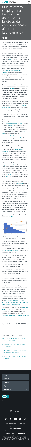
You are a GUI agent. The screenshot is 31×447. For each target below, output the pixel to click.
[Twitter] (10, 420)
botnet (14, 161)
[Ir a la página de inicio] (5, 396)
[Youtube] (15, 420)
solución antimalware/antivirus (11, 250)
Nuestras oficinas (6, 400)
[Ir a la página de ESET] (9, 2)
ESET (10, 59)
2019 (12, 217)
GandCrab (8, 174)
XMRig (7, 176)
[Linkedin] (20, 420)
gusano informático (9, 165)
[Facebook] (6, 420)
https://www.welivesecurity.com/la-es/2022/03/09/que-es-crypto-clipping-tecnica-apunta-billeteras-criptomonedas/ (15, 302)
